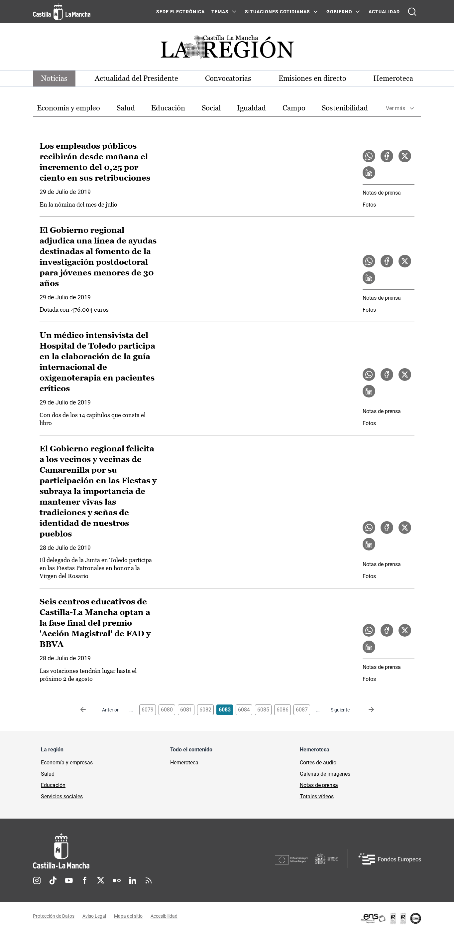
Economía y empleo (68, 108)
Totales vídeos (317, 796)
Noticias (54, 78)
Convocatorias (228, 78)
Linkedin (133, 880)
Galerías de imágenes (325, 774)
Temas (220, 11)
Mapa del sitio (128, 916)
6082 (205, 709)
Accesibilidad (164, 916)
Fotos (369, 205)
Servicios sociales (62, 796)
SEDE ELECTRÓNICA (180, 11)
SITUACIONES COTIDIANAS (277, 11)
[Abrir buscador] (412, 12)
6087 (302, 709)
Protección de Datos (53, 916)
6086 (282, 709)
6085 (263, 709)
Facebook (85, 880)
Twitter (101, 880)
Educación (168, 108)
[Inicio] (123, 851)
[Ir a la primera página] (88, 709)
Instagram (37, 880)
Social (211, 108)
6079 (148, 709)
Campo (294, 108)
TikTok (53, 880)
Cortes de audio (318, 762)
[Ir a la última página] (366, 709)
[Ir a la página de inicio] (61, 11)
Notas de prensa (382, 193)
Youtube (69, 880)
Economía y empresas (67, 762)
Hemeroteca (393, 78)
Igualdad (251, 108)
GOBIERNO (339, 11)
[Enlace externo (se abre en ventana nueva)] (390, 918)
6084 (244, 709)
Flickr (117, 880)
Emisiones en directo (312, 78)
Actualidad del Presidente (136, 78)
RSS (149, 880)
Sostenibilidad (345, 108)
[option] (68, 108)
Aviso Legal (94, 916)
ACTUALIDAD (384, 11)
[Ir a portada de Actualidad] (227, 49)
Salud (126, 108)
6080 (167, 709)
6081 (186, 709)
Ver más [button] (395, 108)
